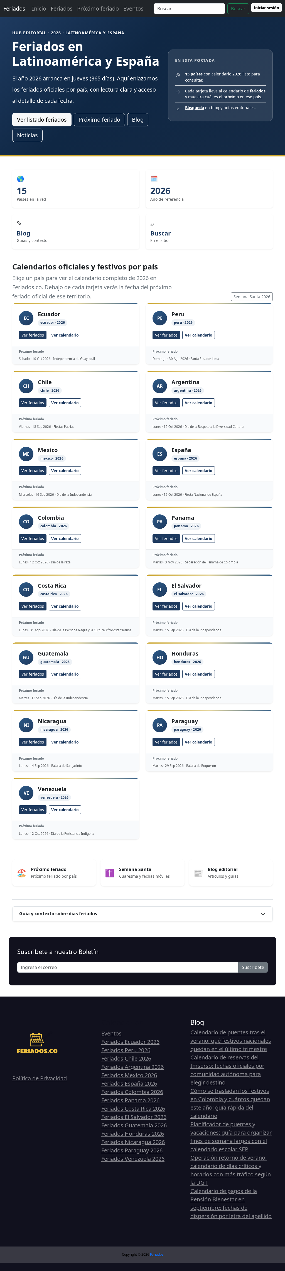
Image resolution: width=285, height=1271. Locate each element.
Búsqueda (194, 107)
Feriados (14, 8)
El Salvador (186, 585)
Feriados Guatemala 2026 (134, 1125)
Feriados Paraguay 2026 (132, 1150)
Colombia (51, 517)
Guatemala (53, 653)
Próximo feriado (98, 8)
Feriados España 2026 (129, 1083)
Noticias (27, 135)
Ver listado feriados (42, 119)
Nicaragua (52, 721)
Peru (178, 314)
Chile (45, 382)
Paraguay (184, 721)
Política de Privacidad (39, 1078)
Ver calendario (65, 335)
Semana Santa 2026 (252, 296)
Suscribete (253, 967)
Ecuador (49, 314)
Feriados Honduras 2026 (132, 1133)
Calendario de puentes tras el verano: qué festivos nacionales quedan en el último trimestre (230, 1041)
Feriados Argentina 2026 (132, 1067)
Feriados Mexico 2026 (129, 1075)
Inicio (39, 8)
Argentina (185, 382)
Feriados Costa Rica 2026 (133, 1108)
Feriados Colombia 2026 (132, 1092)
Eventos (133, 8)
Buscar (238, 9)
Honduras (184, 653)
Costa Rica (52, 585)
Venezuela (52, 789)
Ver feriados (32, 335)
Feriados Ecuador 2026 (130, 1042)
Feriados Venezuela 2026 (132, 1158)
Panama (182, 517)
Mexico (48, 450)
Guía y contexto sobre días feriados (58, 914)
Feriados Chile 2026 (126, 1058)
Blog (138, 119)
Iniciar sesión (266, 7)
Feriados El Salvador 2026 (133, 1117)
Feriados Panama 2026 (130, 1100)
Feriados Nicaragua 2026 (133, 1142)
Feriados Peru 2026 (125, 1050)
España (181, 450)
